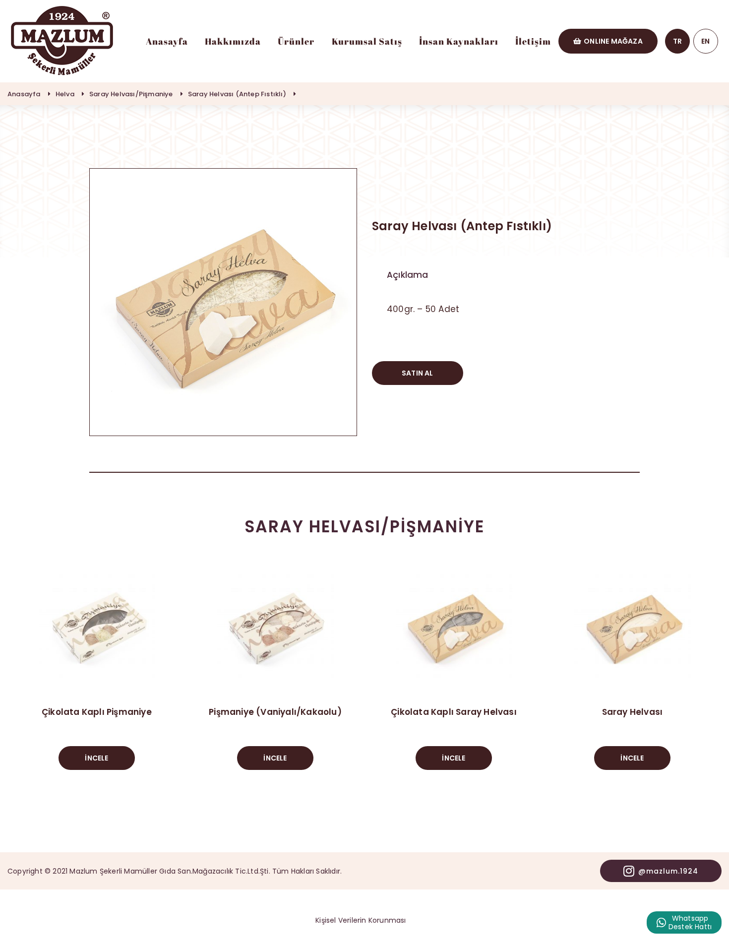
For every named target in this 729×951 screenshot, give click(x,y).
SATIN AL (417, 373)
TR (677, 41)
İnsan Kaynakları (458, 41)
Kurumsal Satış (367, 41)
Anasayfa (167, 41)
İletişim (533, 41)
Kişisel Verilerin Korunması (360, 920)
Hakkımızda (233, 41)
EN (705, 41)
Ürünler (296, 41)
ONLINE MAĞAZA (613, 41)
